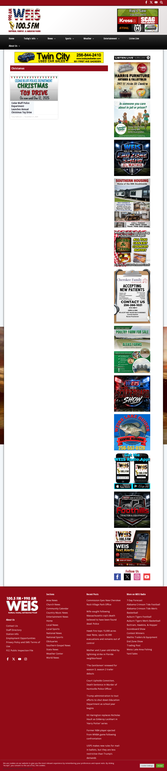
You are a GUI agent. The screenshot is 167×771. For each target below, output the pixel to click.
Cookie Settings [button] (147, 766)
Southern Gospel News (58, 645)
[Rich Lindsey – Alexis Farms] (132, 349)
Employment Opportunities (20, 638)
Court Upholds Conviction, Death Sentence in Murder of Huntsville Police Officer (102, 684)
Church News (53, 604)
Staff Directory (14, 629)
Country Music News (57, 612)
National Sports (54, 637)
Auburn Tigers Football (139, 616)
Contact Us (12, 625)
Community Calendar (57, 608)
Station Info (12, 634)
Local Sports (53, 628)
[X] (151, 2)
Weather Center (54, 653)
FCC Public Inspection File (19, 650)
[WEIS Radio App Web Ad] (132, 470)
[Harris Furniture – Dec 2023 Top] (132, 80)
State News (52, 649)
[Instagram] (25, 659)
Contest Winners (135, 633)
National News (54, 633)
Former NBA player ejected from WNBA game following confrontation (101, 734)
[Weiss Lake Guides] (132, 431)
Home (11, 38)
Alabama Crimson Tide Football (143, 604)
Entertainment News (57, 616)
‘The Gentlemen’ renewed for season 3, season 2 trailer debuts (102, 669)
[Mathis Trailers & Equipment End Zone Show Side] (132, 157)
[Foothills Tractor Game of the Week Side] (132, 509)
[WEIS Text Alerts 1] (132, 548)
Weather (87, 38)
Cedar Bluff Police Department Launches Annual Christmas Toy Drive (21, 107)
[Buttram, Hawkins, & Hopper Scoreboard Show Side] (132, 393)
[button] (161, 2)
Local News (52, 624)
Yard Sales (132, 653)
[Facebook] (146, 2)
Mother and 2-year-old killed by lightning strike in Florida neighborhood (103, 654)
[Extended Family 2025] (132, 118)
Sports (68, 38)
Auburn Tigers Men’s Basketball (143, 620)
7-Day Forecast (134, 600)
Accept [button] (160, 766)
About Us (13, 45)
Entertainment (110, 38)
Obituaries (52, 641)
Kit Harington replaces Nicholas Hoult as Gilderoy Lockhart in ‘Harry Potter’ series (103, 719)
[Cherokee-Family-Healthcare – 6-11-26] (132, 296)
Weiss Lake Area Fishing (139, 649)
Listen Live (134, 38)
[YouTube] (156, 2)
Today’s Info (29, 38)
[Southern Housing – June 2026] (132, 202)
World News (52, 657)
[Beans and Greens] (132, 248)
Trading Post (133, 645)
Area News (51, 600)
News (50, 38)
